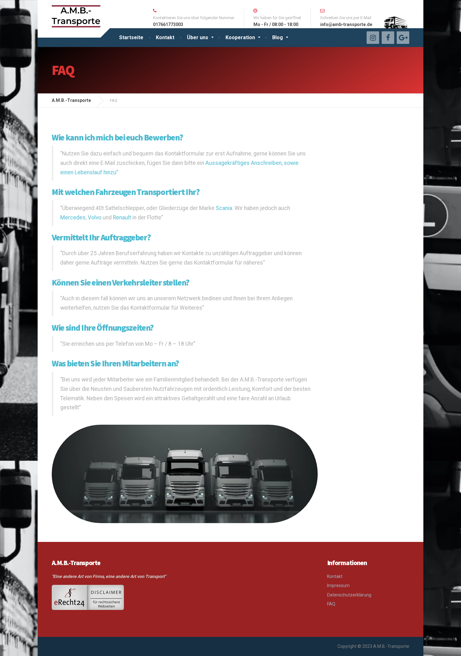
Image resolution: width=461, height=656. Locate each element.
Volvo (94, 217)
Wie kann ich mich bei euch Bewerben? (117, 137)
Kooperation (240, 37)
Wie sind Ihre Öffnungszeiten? (103, 327)
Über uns (197, 37)
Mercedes (73, 217)
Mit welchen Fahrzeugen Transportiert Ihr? (126, 191)
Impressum (338, 585)
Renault (122, 217)
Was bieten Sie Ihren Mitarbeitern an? (115, 363)
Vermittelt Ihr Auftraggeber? (101, 237)
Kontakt (165, 37)
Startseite (131, 37)
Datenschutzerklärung (349, 594)
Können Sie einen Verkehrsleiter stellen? (120, 282)
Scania (224, 208)
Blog (277, 37)
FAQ (331, 603)
